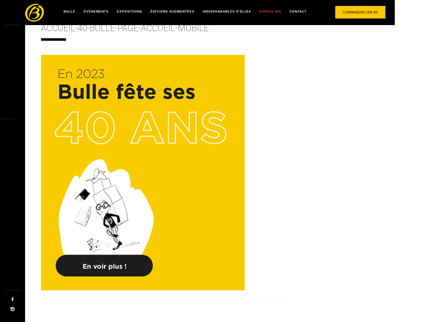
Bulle (70, 11)
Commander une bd (360, 12)
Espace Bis (270, 11)
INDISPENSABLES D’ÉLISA (227, 11)
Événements (96, 11)
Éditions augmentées (172, 11)
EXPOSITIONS (129, 11)
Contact (298, 11)
